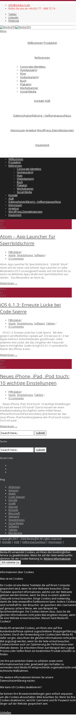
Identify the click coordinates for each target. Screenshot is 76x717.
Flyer (23, 73)
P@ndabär (14, 252)
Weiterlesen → (8, 283)
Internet (13, 507)
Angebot (31, 130)
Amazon (13, 490)
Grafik (12, 503)
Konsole (13, 510)
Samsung (13, 516)
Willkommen (35, 43)
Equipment (42, 145)
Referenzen (42, 57)
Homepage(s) (28, 70)
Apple (12, 255)
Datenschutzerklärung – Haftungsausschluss (42, 115)
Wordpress (15, 533)
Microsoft (14, 513)
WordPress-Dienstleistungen (55, 130)
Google (12, 500)
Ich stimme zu (10, 562)
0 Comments (16, 258)
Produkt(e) (50, 43)
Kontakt (39, 101)
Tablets (50, 323)
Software (39, 255)
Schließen (5, 712)
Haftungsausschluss (34, 542)
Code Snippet (16, 497)
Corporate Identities (33, 66)
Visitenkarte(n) (29, 77)
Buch (23, 81)
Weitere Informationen (57, 558)
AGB (47, 101)
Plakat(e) (25, 84)
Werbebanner (29, 88)
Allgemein (14, 487)
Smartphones (25, 255)
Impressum (18, 130)
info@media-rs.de (19, 5)
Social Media (28, 91)
